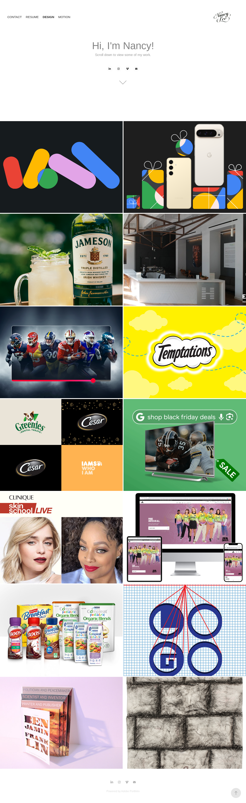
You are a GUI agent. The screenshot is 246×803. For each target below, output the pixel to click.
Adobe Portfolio (130, 791)
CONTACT (14, 17)
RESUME (32, 17)
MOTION (64, 17)
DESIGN (48, 17)
